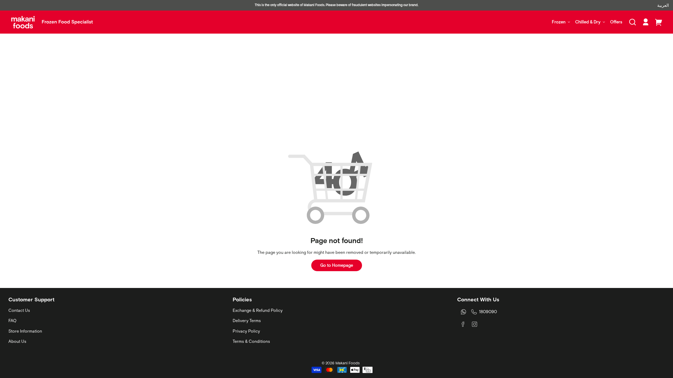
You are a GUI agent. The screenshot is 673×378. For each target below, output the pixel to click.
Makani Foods (347, 363)
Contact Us (19, 310)
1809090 (488, 311)
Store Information (25, 331)
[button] (632, 22)
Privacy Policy (246, 331)
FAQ (12, 320)
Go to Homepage (336, 265)
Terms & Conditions (251, 341)
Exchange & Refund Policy (258, 310)
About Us (17, 341)
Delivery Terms (247, 320)
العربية (663, 5)
